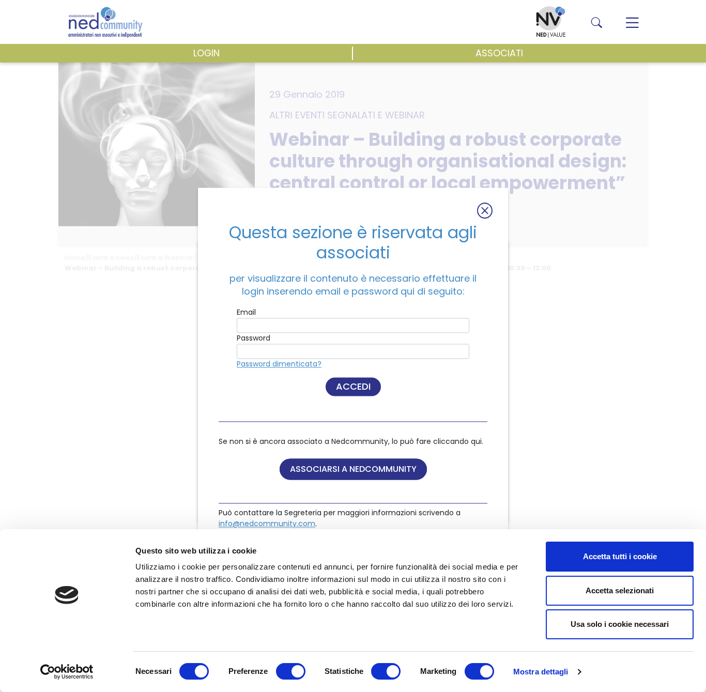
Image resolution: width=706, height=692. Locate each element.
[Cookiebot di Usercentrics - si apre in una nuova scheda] (67, 672)
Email (246, 312)
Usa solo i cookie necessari (620, 624)
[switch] (290, 671)
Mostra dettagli (541, 671)
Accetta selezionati (620, 590)
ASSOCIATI (499, 53)
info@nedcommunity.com (267, 524)
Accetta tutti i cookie (620, 556)
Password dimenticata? (279, 364)
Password (253, 338)
